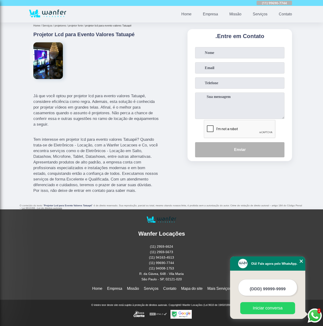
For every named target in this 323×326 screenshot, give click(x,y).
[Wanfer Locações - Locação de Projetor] (47, 20)
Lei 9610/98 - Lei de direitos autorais (42, 208)
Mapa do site (192, 288)
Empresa (210, 14)
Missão (235, 14)
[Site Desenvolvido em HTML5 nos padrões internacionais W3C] (158, 314)
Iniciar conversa (268, 308)
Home (186, 14)
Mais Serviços (219, 288)
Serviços (260, 14)
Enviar (240, 150)
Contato (285, 14)
